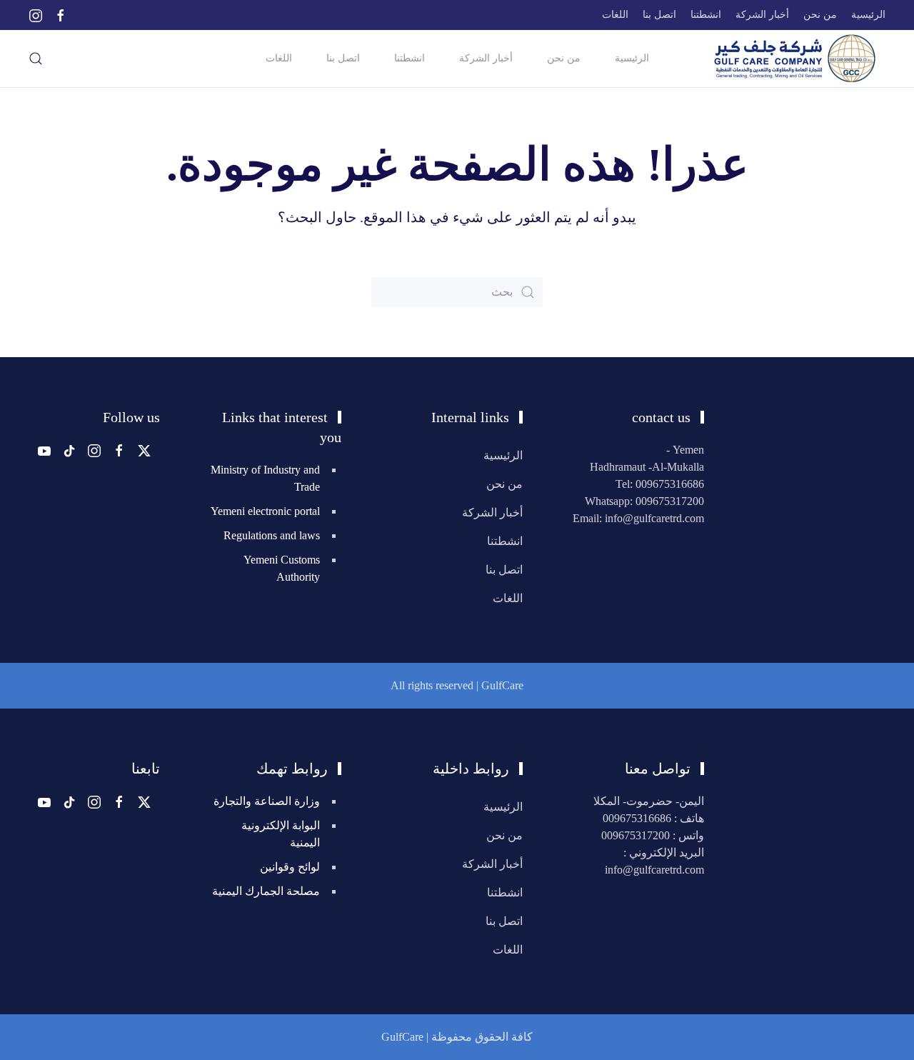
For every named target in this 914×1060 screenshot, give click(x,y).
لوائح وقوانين (290, 867)
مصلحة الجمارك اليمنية (266, 891)
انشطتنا (705, 14)
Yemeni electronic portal (265, 511)
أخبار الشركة (762, 14)
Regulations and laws (272, 535)
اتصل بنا (659, 14)
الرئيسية (868, 14)
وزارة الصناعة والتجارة (267, 801)
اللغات (615, 14)
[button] (36, 58)
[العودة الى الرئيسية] (791, 58)
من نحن (820, 14)
